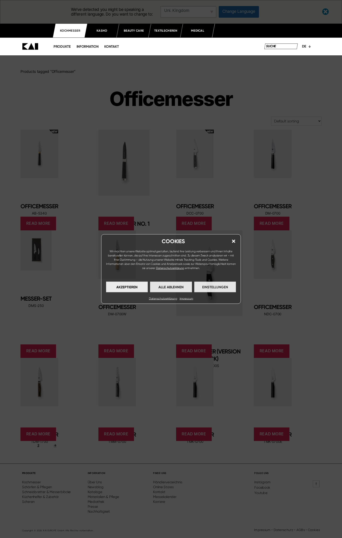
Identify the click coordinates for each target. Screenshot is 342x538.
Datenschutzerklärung (170, 268)
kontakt (111, 46)
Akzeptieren (126, 287)
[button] (233, 241)
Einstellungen (215, 287)
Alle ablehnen (171, 287)
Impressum (186, 298)
